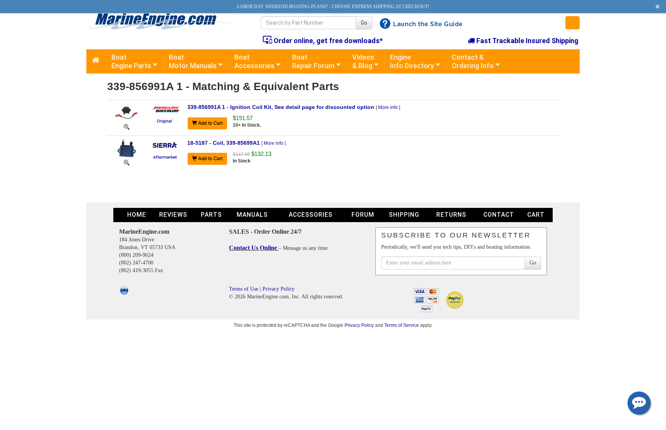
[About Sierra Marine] (165, 144)
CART (536, 214)
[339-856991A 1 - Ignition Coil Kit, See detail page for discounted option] (126, 112)
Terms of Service (401, 325)
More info (388, 107)
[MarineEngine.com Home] (164, 21)
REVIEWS (173, 214)
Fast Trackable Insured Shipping (527, 41)
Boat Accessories (254, 61)
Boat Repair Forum (313, 61)
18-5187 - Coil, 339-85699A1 (223, 143)
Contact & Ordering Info (473, 61)
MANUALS (252, 214)
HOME (136, 214)
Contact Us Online (254, 247)
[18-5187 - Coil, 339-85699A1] (126, 148)
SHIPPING (404, 214)
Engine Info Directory (412, 61)
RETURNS (451, 214)
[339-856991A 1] (127, 126)
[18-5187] (127, 162)
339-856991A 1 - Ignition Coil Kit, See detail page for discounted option (280, 107)
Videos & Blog (363, 61)
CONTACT (498, 214)
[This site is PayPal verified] (456, 299)
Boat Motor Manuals (193, 61)
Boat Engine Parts (131, 61)
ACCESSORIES (311, 214)
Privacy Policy (278, 289)
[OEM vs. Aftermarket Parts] (164, 121)
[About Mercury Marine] (165, 109)
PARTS (211, 214)
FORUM (363, 214)
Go (364, 23)
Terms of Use (243, 289)
